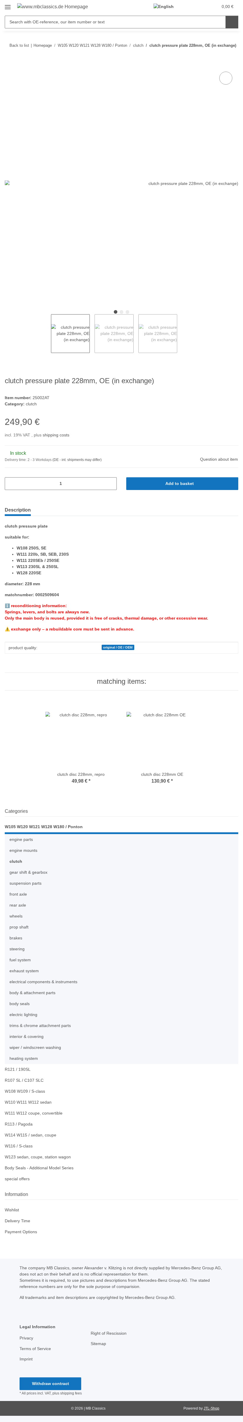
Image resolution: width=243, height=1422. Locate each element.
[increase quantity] (110, 484)
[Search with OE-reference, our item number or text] (232, 22)
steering (17, 949)
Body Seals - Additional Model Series (39, 1167)
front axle (18, 894)
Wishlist (12, 1209)
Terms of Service (35, 1348)
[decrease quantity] (11, 484)
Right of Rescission (109, 1333)
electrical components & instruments (43, 981)
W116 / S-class (19, 1146)
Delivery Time (17, 1220)
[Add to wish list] (225, 78)
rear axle (17, 905)
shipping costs (56, 435)
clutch (31, 404)
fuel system (20, 959)
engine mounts (23, 850)
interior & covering (26, 1036)
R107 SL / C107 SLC (24, 1080)
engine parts (21, 839)
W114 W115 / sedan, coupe (30, 1135)
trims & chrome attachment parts (40, 1025)
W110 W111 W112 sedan (28, 1102)
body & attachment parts (32, 992)
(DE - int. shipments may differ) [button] (77, 460)
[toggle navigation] (8, 5)
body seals (19, 1003)
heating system (23, 1058)
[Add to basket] (9, 63)
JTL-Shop (211, 1408)
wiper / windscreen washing (35, 1047)
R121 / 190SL (18, 1069)
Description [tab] (18, 509)
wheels (16, 916)
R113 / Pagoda (19, 1124)
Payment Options (21, 1231)
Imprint (26, 1359)
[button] (189, 6)
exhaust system (24, 970)
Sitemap (98, 1343)
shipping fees (71, 1393)
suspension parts (25, 883)
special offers (17, 1178)
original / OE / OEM (117, 647)
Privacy (26, 1338)
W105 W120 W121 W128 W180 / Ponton (44, 826)
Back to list (19, 45)
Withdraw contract (50, 1383)
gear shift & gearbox (28, 872)
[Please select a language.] (166, 6)
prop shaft (18, 927)
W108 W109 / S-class (25, 1091)
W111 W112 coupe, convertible (34, 1113)
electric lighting (23, 1014)
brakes (15, 938)
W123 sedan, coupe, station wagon (38, 1157)
